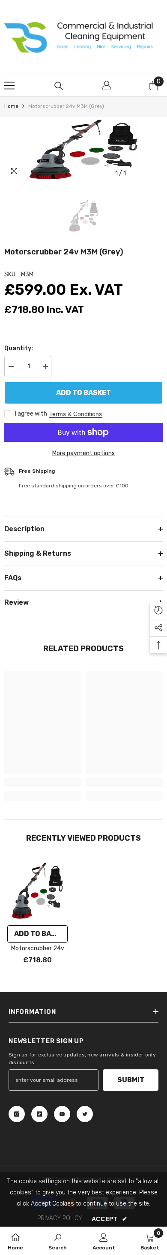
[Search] (59, 86)
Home (11, 106)
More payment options (83, 453)
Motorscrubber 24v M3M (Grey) (37, 949)
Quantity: (18, 348)
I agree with (31, 413)
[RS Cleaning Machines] (83, 37)
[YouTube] (62, 1114)
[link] (42, 782)
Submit (130, 1080)
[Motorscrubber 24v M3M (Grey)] (37, 890)
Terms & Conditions (75, 413)
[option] (83, 149)
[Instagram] (17, 1114)
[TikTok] (39, 1114)
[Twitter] (85, 1114)
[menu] (9, 85)
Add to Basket (83, 393)
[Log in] (106, 85)
